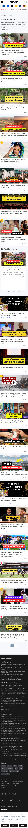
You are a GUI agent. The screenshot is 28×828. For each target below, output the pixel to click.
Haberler (3, 15)
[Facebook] (6, 794)
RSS (14, 787)
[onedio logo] (13, 809)
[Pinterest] (15, 794)
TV (26, 425)
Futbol (25, 558)
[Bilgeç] (24, 6)
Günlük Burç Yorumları (7, 768)
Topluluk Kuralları (5, 785)
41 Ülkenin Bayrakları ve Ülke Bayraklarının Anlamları (13, 753)
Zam (15, 765)
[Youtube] (12, 794)
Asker (10, 15)
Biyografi (25, 345)
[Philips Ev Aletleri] (4, 6)
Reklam (3, 787)
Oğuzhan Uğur (4, 531)
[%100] (12, 6)
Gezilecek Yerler (6, 773)
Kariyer (15, 779)
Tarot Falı (25, 317)
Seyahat (25, 190)
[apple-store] (5, 800)
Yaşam (25, 56)
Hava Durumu (4, 711)
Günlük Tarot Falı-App (6, 317)
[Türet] (20, 6)
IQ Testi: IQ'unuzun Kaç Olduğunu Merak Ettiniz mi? (13, 759)
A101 (16, 768)
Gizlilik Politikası (5, 783)
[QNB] (16, 6)
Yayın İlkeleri (16, 783)
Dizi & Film (24, 216)
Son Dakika (4, 771)
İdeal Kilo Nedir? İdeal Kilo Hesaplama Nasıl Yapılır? (13, 743)
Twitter (3, 765)
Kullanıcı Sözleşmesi (18, 781)
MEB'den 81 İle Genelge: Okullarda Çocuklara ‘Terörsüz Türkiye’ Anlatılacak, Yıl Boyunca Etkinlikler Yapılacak (13, 693)
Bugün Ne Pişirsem (14, 771)
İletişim (3, 789)
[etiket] (1, 142)
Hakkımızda (4, 779)
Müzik (25, 164)
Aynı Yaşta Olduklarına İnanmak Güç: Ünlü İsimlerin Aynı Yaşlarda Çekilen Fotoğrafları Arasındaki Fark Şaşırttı (13, 705)
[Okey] (8, 6)
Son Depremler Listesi (6, 714)
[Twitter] (9, 794)
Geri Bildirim (4, 781)
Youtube (21, 765)
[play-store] (14, 800)
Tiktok (21, 768)
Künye (14, 785)
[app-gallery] (22, 800)
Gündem (25, 84)
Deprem (10, 765)
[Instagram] (2, 794)
